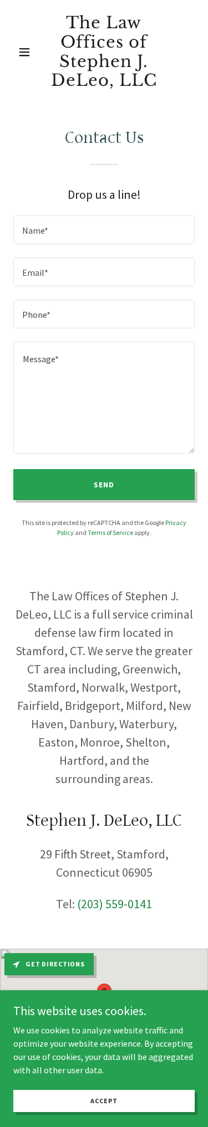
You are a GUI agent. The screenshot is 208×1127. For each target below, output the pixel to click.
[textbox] (104, 229)
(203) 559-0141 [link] (114, 904)
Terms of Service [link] (110, 532)
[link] (104, 82)
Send (104, 485)
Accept (103, 1101)
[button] (26, 52)
